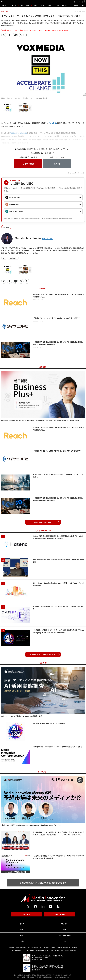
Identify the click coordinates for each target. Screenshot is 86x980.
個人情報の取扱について (19, 950)
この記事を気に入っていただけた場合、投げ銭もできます (43, 882)
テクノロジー (25, 5)
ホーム (4, 5)
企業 (42, 5)
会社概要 (57, 950)
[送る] (15, 35)
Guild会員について (37, 947)
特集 (49, 5)
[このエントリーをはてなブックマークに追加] (27, 35)
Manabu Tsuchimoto (28, 238)
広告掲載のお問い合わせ (63, 947)
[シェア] (9, 35)
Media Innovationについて (23, 947)
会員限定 (7, 227)
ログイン (26, 914)
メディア (13, 5)
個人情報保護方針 (32, 950)
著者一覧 (11, 947)
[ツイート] (3, 35)
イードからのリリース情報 (68, 950)
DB (83, 5)
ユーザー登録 (59, 914)
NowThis (53, 123)
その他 (75, 5)
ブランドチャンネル (62, 5)
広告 (35, 5)
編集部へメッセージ (49, 947)
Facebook (13, 258)
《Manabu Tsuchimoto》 (76, 173)
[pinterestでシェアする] (21, 35)
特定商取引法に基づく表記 (45, 950)
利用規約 (74, 947)
